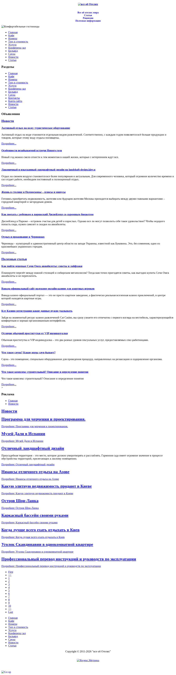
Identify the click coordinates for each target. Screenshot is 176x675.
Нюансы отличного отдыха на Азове (35, 471)
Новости (13, 104)
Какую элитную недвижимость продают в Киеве (46, 486)
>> (9, 608)
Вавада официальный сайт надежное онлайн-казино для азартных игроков (48, 288)
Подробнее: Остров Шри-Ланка (20, 508)
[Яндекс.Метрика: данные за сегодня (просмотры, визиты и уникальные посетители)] (88, 660)
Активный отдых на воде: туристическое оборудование (35, 127)
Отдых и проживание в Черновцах (23, 236)
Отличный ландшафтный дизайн (32, 448)
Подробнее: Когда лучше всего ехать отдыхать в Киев (33, 537)
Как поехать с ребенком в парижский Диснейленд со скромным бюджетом (47, 214)
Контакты (14, 98)
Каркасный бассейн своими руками (34, 515)
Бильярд (13, 91)
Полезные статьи (14, 259)
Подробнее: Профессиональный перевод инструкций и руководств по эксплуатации (51, 566)
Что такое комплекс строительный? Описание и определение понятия (44, 371)
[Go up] (6, 672)
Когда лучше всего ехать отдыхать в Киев (40, 530)
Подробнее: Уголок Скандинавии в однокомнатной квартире (37, 551)
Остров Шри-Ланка (19, 500)
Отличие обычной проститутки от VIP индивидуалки (34, 333)
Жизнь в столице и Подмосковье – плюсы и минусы (33, 192)
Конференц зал (17, 88)
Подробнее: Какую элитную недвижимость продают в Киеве (37, 493)
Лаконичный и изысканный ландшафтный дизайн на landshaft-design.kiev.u (48, 169)
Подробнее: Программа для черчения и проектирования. (34, 426)
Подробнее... (8, 143)
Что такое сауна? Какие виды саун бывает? (28, 352)
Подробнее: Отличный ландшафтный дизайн (27, 464)
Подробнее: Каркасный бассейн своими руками (29, 522)
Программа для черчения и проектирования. (43, 419)
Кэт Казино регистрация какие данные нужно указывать (36, 310)
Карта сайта (15, 101)
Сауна (11, 94)
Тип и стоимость (18, 82)
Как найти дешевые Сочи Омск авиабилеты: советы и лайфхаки (41, 266)
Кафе (11, 76)
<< (9, 575)
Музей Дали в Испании (23, 433)
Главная (13, 73)
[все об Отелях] (88, 4)
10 (9, 605)
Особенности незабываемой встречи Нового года (31, 150)
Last (10, 612)
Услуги (12, 85)
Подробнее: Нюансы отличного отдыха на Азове (30, 479)
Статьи (12, 107)
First (10, 571)
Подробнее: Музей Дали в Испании (22, 440)
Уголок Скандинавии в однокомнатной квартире (47, 544)
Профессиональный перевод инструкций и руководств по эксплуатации (68, 559)
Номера (12, 79)
